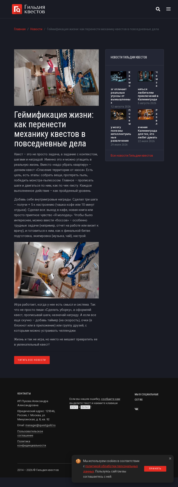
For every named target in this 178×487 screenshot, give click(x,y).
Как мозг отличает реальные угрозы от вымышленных (121, 87)
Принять (155, 468)
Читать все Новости (32, 360)
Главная (20, 29)
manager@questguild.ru (40, 425)
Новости (36, 29)
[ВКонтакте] (136, 409)
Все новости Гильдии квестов (132, 155)
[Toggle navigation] (168, 9)
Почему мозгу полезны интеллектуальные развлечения (121, 125)
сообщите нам (110, 399)
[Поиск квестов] (158, 9)
